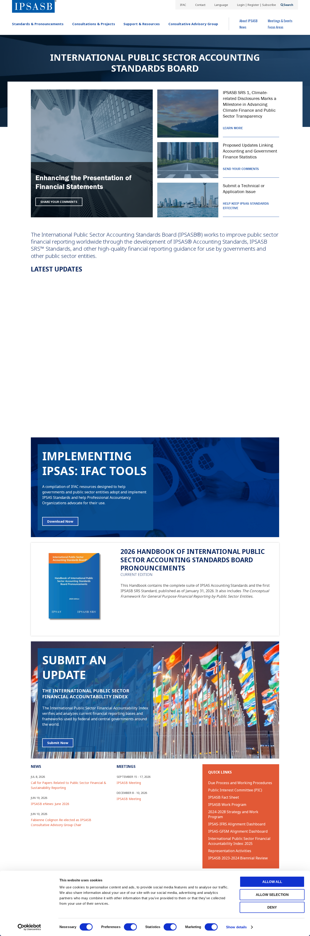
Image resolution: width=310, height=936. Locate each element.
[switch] (130, 927)
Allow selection (272, 895)
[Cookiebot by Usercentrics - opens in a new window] (29, 927)
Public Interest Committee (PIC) (235, 790)
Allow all (272, 882)
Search (288, 5)
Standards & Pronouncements (38, 24)
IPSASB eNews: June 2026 (50, 804)
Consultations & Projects (93, 24)
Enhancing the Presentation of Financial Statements (83, 182)
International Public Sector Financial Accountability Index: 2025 (239, 841)
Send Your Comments (241, 169)
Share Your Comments (58, 202)
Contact (200, 5)
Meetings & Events (280, 20)
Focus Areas (275, 26)
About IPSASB (248, 20)
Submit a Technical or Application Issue (244, 188)
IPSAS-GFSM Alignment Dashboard (238, 831)
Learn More (233, 128)
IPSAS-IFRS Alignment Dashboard (236, 824)
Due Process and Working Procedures (240, 782)
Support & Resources (141, 24)
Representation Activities (229, 850)
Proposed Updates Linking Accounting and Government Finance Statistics (250, 151)
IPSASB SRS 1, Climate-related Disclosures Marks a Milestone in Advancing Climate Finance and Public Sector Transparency (249, 104)
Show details (236, 927)
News (242, 26)
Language (221, 5)
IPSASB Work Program (227, 804)
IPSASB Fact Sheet (223, 797)
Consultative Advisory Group (193, 24)
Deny (272, 907)
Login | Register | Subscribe (256, 5)
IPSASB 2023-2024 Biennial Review (238, 858)
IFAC (183, 5)
